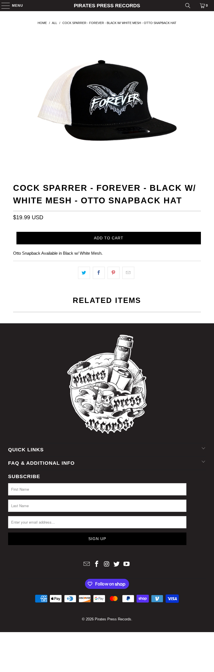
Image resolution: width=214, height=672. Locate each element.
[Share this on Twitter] (84, 273)
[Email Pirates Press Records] (87, 564)
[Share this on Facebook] (99, 273)
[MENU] (3, 5)
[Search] (188, 5)
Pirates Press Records (107, 5)
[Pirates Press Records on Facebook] (97, 564)
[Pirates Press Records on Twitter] (117, 564)
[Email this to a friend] (128, 273)
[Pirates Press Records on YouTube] (127, 564)
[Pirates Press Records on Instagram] (107, 564)
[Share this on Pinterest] (114, 273)
